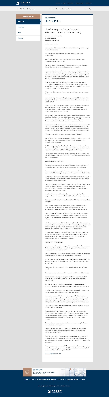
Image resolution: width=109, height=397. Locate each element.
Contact (89, 3)
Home (26, 379)
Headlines (21, 21)
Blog (19, 32)
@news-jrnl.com (53, 353)
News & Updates (68, 3)
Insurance (79, 3)
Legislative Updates (72, 379)
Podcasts (20, 38)
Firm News (21, 27)
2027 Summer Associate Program (46, 379)
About (58, 3)
